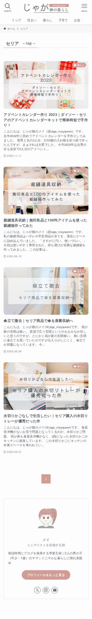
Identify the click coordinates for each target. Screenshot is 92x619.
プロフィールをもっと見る (46, 574)
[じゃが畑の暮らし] (46, 7)
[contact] (54, 590)
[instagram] (46, 590)
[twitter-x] (37, 590)
